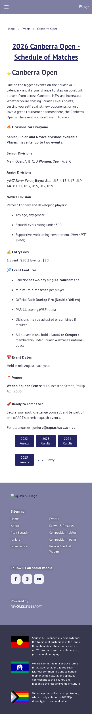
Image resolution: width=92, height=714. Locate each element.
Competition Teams (63, 539)
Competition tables (63, 532)
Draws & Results (61, 526)
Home (11, 29)
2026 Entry (46, 460)
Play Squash (19, 532)
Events (26, 29)
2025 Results (24, 459)
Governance (19, 546)
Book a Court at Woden (60, 548)
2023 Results (46, 441)
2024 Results (67, 441)
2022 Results (24, 441)
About (15, 526)
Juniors (15, 539)
